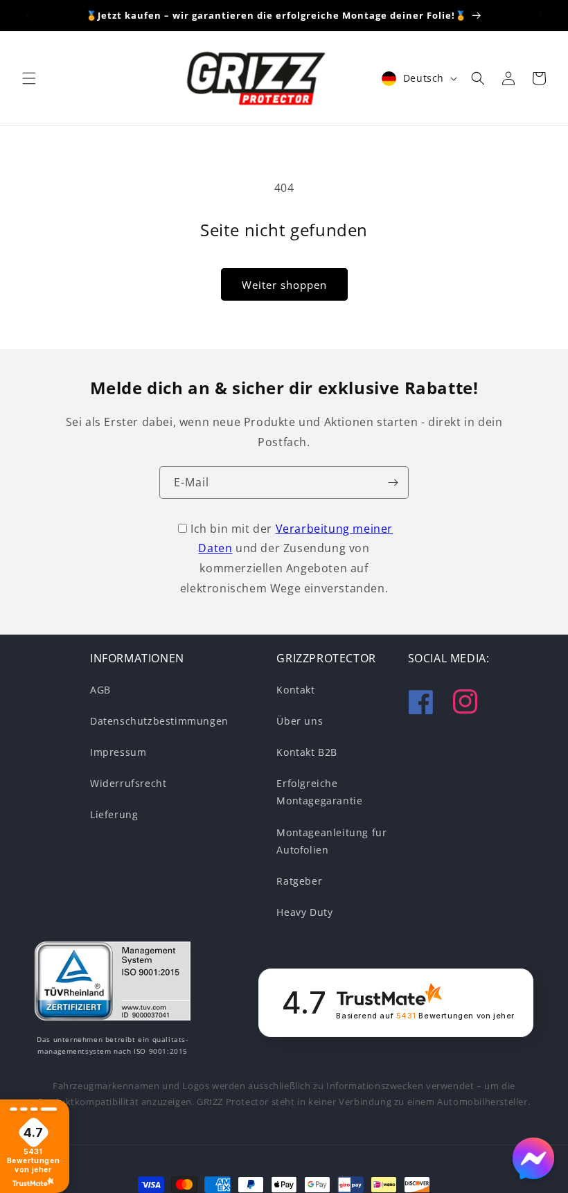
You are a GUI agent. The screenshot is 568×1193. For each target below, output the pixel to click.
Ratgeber (299, 880)
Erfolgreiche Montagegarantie (319, 792)
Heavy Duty (304, 912)
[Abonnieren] (393, 482)
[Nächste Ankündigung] (540, 15)
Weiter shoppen (284, 285)
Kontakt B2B (306, 752)
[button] (29, 78)
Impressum (118, 752)
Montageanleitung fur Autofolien (331, 841)
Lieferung (114, 814)
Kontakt (295, 689)
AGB (100, 689)
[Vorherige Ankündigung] (27, 15)
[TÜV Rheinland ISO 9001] (112, 984)
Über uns (299, 720)
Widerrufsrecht (128, 783)
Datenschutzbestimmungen (159, 720)
